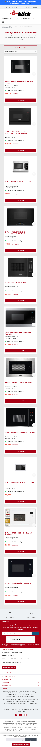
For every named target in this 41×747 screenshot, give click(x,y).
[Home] (10, 26)
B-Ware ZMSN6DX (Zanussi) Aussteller (18, 382)
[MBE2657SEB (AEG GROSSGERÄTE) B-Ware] (20, 66)
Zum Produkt (21, 100)
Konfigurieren (31, 740)
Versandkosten (32, 727)
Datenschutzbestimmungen (17, 644)
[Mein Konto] (38, 18)
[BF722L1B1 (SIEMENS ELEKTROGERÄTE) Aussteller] (20, 216)
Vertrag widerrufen (9, 667)
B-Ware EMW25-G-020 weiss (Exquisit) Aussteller (18, 534)
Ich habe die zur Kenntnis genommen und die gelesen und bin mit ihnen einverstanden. (21, 645)
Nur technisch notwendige (15, 740)
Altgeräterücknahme (32, 723)
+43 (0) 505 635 (8, 655)
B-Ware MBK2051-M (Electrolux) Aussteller (20, 432)
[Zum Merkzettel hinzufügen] (34, 74)
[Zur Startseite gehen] (20, 13)
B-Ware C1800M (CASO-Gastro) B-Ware (19, 182)
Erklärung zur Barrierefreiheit (12, 724)
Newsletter (24, 721)
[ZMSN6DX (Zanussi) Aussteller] (20, 367)
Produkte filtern (21, 47)
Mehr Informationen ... (22, 736)
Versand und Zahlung (8, 723)
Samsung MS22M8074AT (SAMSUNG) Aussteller (18, 333)
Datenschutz (31, 721)
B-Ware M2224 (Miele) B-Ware (15, 282)
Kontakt (18, 721)
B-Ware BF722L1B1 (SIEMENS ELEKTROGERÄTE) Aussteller (15, 233)
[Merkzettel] (34, 18)
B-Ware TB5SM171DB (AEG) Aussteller (18, 583)
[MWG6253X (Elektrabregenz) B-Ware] (20, 467)
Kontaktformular (16, 662)
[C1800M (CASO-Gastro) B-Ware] (20, 166)
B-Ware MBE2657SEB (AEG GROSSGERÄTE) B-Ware (20, 82)
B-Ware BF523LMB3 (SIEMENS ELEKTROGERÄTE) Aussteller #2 (16, 132)
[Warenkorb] (3, 21)
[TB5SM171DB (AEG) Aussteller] (20, 568)
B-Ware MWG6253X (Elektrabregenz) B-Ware (20, 483)
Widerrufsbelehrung (20, 723)
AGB (9, 645)
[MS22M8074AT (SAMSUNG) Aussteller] (20, 317)
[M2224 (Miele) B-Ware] (20, 267)
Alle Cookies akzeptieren (21, 744)
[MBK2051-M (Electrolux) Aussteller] (20, 417)
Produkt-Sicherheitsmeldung (28, 724)
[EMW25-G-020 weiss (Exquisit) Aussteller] (20, 517)
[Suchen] (17, 18)
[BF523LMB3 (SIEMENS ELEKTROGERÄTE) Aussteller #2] (20, 116)
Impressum (8, 721)
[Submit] (35, 633)
